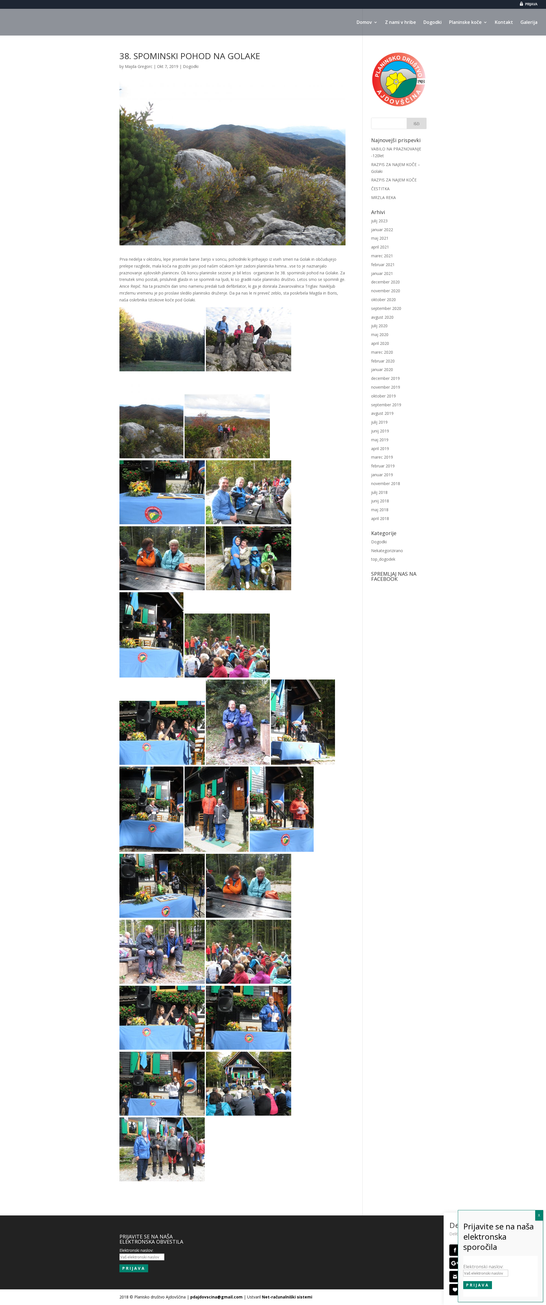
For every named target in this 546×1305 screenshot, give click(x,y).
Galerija (528, 22)
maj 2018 (379, 509)
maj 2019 (379, 439)
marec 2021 (382, 255)
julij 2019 (379, 422)
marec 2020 (382, 352)
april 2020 (380, 343)
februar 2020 (383, 361)
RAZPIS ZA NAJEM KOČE (394, 180)
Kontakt (504, 22)
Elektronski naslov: (483, 1266)
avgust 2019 (382, 413)
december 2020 (385, 282)
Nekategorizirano (387, 550)
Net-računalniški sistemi (287, 1297)
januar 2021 (382, 273)
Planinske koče (465, 22)
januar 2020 (382, 369)
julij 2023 (379, 220)
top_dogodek (383, 559)
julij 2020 (379, 325)
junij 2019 (380, 431)
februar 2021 (383, 264)
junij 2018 (380, 501)
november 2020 (385, 290)
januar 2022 (382, 229)
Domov (364, 22)
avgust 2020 (382, 317)
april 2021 (380, 247)
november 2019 (385, 387)
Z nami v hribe (400, 22)
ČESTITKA (380, 188)
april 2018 (380, 518)
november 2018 (385, 483)
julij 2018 (379, 492)
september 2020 (386, 308)
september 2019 (386, 404)
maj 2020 (379, 334)
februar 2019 (383, 466)
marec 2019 (382, 457)
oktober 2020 (383, 299)
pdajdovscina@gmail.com (216, 1297)
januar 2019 (382, 474)
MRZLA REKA (383, 197)
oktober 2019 (383, 396)
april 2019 (380, 448)
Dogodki (432, 22)
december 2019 (385, 378)
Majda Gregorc (138, 66)
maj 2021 (379, 238)
